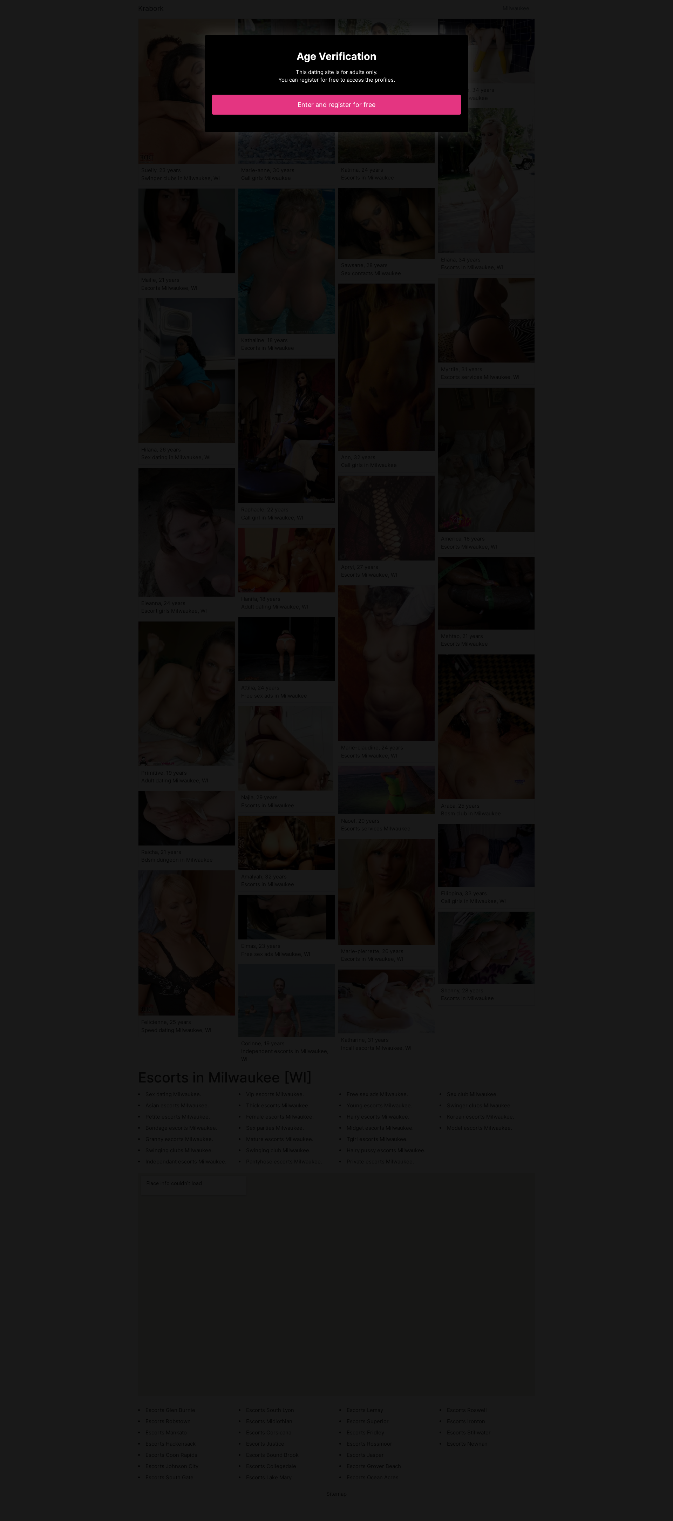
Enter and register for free (336, 104)
